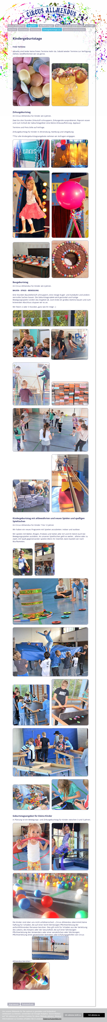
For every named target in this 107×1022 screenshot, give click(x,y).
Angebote (12, 29)
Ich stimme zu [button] (94, 1015)
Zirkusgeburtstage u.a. (52, 29)
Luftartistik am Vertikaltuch (74, 29)
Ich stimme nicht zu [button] (73, 1015)
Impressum (14, 1004)
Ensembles (23, 29)
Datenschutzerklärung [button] (52, 1019)
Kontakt (90, 26)
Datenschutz (27, 1004)
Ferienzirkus (35, 29)
